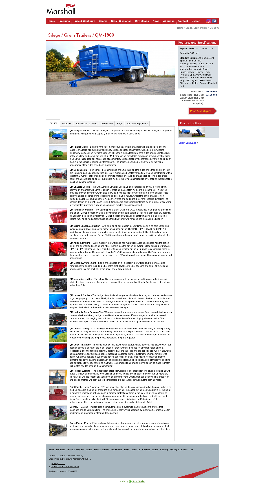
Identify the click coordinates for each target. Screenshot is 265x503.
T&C (191, 450)
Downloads (142, 20)
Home (51, 20)
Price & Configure (84, 20)
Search (196, 20)
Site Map (164, 450)
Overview (66, 123)
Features (53, 123)
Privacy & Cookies (178, 450)
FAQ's (119, 123)
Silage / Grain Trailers (196, 28)
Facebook (214, 21)
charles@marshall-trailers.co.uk (65, 467)
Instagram (208, 21)
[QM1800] (185, 132)
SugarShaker (138, 481)
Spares (103, 20)
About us (169, 20)
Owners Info (107, 123)
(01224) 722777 (58, 463)
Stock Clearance (121, 20)
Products (64, 20)
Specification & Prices (86, 123)
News (156, 20)
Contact (183, 20)
